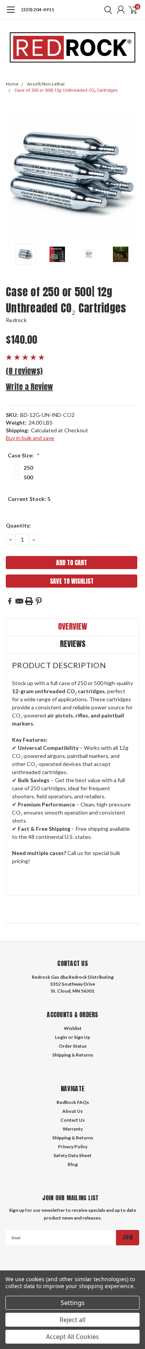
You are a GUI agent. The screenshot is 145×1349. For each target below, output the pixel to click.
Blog (73, 1164)
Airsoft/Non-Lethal (46, 84)
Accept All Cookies (72, 1336)
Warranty (73, 1129)
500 (28, 477)
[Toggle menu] (10, 13)
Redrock (16, 320)
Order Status (73, 1046)
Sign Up (82, 1037)
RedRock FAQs (72, 1102)
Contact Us (72, 1120)
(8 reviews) (24, 371)
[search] (106, 9)
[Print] (29, 601)
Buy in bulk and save (30, 438)
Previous (13, 174)
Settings (73, 1303)
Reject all (72, 1319)
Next (131, 174)
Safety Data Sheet (72, 1155)
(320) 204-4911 (37, 9)
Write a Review (29, 387)
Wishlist (73, 1028)
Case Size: (23, 455)
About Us (72, 1111)
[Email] (19, 601)
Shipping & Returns (72, 1055)
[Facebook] (10, 601)
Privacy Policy (72, 1146)
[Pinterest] (39, 601)
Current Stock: (29, 499)
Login (61, 1037)
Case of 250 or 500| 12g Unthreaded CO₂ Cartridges (66, 90)
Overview (72, 626)
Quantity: (18, 525)
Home (12, 84)
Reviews (72, 644)
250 (28, 467)
